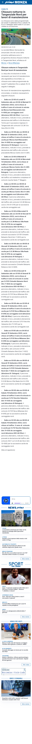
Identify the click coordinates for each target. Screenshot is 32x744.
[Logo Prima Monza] (16, 2)
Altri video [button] (26, 664)
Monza (4, 63)
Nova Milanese (14, 63)
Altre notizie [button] (25, 559)
